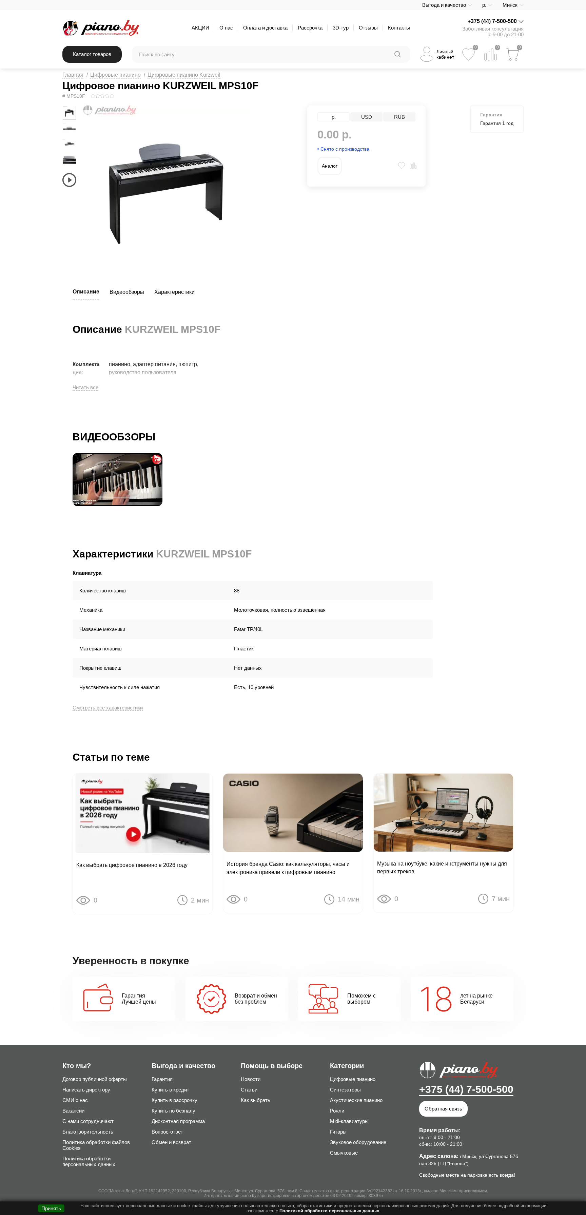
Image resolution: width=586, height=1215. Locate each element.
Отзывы (368, 28)
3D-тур (341, 28)
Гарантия (162, 1079)
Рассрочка (310, 28)
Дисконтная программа (178, 1121)
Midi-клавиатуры (349, 1121)
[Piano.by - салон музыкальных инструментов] (100, 27)
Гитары (338, 1132)
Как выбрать (255, 1100)
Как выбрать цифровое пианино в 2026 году (132, 865)
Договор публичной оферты (94, 1079)
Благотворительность (87, 1132)
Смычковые (344, 1153)
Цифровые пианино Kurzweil (184, 75)
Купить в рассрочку (174, 1100)
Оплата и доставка (265, 28)
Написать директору (86, 1090)
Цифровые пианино (115, 75)
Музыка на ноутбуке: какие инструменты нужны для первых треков (442, 867)
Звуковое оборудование (358, 1142)
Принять (51, 1208)
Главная (72, 75)
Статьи (249, 1090)
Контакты (399, 28)
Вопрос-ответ (167, 1132)
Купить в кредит (170, 1090)
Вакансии (73, 1111)
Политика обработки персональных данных (88, 1161)
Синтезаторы (345, 1090)
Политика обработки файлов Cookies (96, 1145)
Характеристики (174, 292)
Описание (86, 292)
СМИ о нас (75, 1100)
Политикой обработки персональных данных (329, 1210)
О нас (226, 28)
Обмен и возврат (171, 1142)
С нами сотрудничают (88, 1121)
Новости (250, 1079)
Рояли (337, 1111)
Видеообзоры (127, 292)
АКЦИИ (200, 28)
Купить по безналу (173, 1111)
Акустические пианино (356, 1100)
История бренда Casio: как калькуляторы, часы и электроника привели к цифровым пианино (288, 868)
